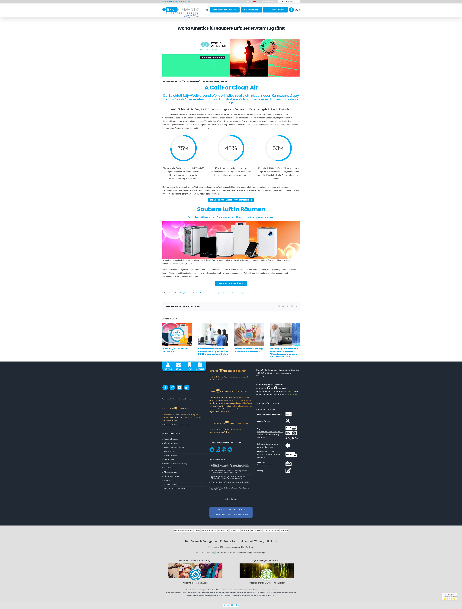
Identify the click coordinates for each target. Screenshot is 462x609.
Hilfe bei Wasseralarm (171, 476)
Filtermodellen (205, 592)
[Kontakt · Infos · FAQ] (291, 9)
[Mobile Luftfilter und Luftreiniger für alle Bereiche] (231, 222)
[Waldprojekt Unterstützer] (267, 569)
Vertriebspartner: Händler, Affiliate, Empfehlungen (231, 514)
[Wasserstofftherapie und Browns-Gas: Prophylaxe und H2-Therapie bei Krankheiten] (213, 324)
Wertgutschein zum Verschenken (175, 488)
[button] (297, 9)
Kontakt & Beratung (171, 439)
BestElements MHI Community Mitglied (177, 425)
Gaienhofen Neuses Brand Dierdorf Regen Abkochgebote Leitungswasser (230, 483)
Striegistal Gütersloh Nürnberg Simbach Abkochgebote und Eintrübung (230, 488)
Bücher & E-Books (170, 484)
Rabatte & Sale (169, 451)
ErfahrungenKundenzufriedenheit (450, 596)
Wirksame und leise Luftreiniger (233, 293)
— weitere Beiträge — (231, 499)
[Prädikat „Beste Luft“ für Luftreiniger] (177, 324)
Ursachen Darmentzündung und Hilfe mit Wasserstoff (248, 350)
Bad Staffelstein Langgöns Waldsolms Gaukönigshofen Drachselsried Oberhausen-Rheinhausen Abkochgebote (230, 465)
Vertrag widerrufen (231, 605)
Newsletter (167, 480)
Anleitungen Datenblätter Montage (175, 464)
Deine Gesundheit (177, 293)
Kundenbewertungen (171, 455)
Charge (266, 590)
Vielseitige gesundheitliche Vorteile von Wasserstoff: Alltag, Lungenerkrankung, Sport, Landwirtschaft (284, 352)
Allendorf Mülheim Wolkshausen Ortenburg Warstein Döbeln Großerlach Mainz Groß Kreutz (229, 471)
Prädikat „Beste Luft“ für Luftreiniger (175, 350)
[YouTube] (179, 387)
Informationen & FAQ (171, 443)
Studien (184, 592)
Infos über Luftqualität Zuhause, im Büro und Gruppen (203, 293)
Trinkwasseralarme (170, 472)
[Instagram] (172, 387)
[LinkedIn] (186, 387)
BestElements (192, 590)
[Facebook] (165, 387)
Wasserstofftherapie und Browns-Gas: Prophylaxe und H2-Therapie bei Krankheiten (213, 351)
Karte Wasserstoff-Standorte (174, 447)
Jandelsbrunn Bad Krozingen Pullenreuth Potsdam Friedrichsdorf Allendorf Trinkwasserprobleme (228, 477)
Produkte (249, 592)
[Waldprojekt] (267, 564)
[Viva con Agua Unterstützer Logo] (195, 569)
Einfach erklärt (169, 460)
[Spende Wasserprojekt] (195, 564)
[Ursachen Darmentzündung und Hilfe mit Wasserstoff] (249, 324)
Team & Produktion (170, 468)
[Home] (206, 9)
